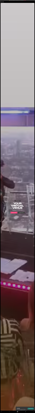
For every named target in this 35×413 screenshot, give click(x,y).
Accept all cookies (31, 408)
